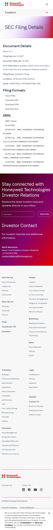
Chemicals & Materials (10, 379)
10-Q (11, 51)
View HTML (10, 96)
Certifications (34, 375)
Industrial (6, 311)
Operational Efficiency (10, 445)
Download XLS (11, 109)
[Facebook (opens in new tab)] (29, 489)
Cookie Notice (25, 523)
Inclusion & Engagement (38, 299)
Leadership (6, 286)
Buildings (5, 306)
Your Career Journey (37, 291)
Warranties (33, 387)
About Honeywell (8, 282)
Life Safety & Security (10, 441)
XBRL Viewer (11, 121)
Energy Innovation (9, 437)
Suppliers (32, 383)
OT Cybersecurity (9, 450)
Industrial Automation (37, 327)
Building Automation (37, 323)
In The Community (36, 295)
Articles (32, 351)
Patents (32, 379)
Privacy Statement (27, 508)
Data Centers (7, 383)
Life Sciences (7, 400)
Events (31, 355)
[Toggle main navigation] (46, 4)
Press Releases (35, 347)
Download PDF (11, 100)
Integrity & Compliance (38, 303)
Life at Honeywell (36, 286)
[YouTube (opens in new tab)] (35, 489)
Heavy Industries (8, 391)
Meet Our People (35, 312)
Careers (32, 282)
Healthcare (6, 387)
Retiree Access (35, 415)
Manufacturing (7, 413)
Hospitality (6, 396)
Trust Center (7, 295)
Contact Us (34, 401)
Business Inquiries (36, 406)
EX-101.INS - (10, 125)
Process (5, 315)
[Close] (49, 513)
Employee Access (36, 410)
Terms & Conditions (9, 508)
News (31, 342)
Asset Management (9, 433)
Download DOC (12, 104)
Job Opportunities (36, 307)
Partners (5, 291)
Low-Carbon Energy (9, 408)
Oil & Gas (5, 417)
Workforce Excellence (10, 454)
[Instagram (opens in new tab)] (41, 489)
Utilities (5, 421)
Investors (6, 331)
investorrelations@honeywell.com (17, 256)
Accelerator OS (9, 326)
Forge (4, 322)
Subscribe (44, 214)
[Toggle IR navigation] (47, 12)
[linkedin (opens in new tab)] (24, 489)
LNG (3, 404)
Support (32, 397)
